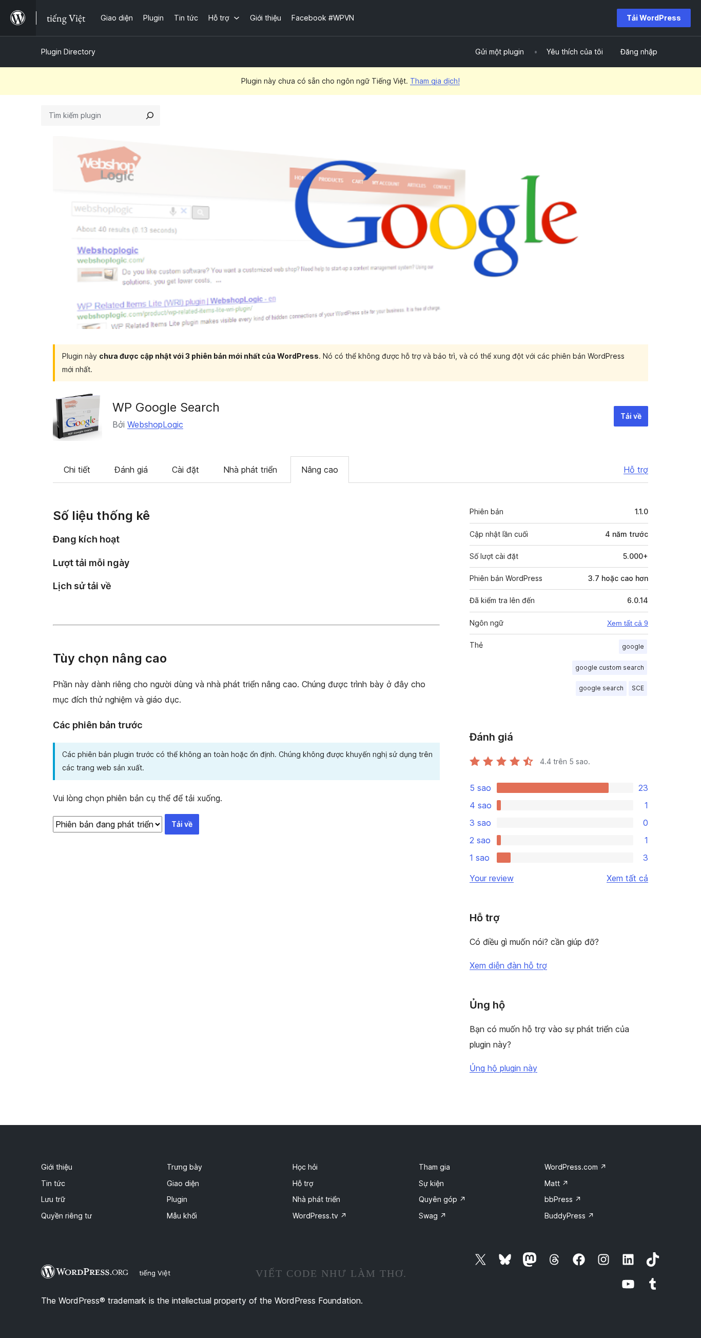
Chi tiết (77, 469)
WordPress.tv (320, 1215)
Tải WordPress (654, 17)
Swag (432, 1215)
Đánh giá (131, 469)
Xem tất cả (627, 878)
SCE (638, 688)
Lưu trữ (53, 1199)
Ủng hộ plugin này (503, 1068)
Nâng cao (319, 469)
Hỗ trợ (636, 469)
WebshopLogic (155, 424)
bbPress (562, 1199)
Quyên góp (442, 1199)
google (633, 646)
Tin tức (53, 1183)
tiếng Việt (154, 1273)
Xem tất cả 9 (627, 623)
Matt (556, 1183)
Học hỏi (305, 1166)
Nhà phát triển (250, 469)
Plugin (177, 1199)
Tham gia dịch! (435, 80)
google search (601, 688)
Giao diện (183, 1183)
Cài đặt (185, 469)
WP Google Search (166, 407)
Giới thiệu (56, 1166)
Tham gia (434, 1166)
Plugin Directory (68, 51)
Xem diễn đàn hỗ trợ (508, 965)
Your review (492, 878)
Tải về (630, 416)
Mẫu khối (182, 1215)
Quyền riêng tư (66, 1215)
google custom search (609, 667)
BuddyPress (569, 1215)
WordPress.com (575, 1166)
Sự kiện (431, 1183)
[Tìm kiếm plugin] (150, 115)
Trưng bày (184, 1166)
